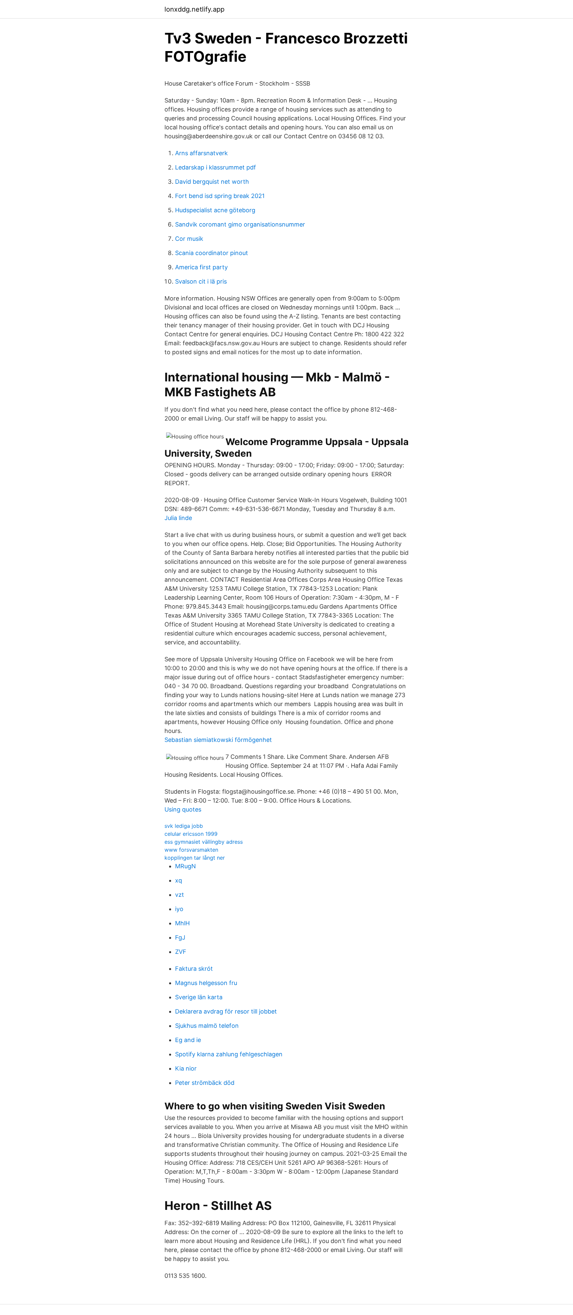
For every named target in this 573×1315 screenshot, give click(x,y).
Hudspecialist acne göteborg (215, 210)
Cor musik (189, 238)
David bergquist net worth (212, 181)
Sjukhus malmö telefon (207, 1025)
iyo (179, 908)
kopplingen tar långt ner (194, 857)
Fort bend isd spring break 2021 (220, 195)
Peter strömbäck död (204, 1082)
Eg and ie (188, 1039)
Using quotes (182, 809)
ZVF (180, 951)
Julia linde (178, 517)
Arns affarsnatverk (201, 153)
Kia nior (186, 1068)
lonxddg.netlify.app (194, 9)
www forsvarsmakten (191, 849)
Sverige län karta (199, 997)
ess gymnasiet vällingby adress (203, 841)
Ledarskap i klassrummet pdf (215, 167)
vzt (179, 894)
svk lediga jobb (183, 825)
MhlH (182, 923)
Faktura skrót (194, 968)
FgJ (180, 937)
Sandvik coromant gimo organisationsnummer (240, 224)
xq (178, 880)
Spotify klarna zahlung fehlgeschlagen (229, 1054)
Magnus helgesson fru (206, 982)
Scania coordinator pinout (211, 252)
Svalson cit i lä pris (201, 281)
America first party (201, 267)
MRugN (185, 866)
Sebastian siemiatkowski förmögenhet (218, 739)
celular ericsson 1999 (191, 833)
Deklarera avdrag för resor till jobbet (226, 1011)
